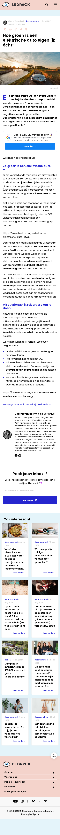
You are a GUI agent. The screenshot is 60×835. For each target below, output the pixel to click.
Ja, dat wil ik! (30, 500)
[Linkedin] (19, 455)
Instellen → (30, 146)
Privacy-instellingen (15, 791)
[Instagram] (16, 455)
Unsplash (54, 88)
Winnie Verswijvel (16, 21)
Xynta (35, 814)
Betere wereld (32, 21)
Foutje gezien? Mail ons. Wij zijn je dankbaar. (27, 404)
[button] (51, 773)
